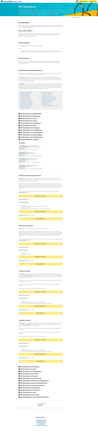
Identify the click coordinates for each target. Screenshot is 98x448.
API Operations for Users (45, 103)
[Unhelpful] (42, 405)
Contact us (93, 1)
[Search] (77, 1)
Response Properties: (40, 211)
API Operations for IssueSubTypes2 (26, 102)
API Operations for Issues (24, 98)
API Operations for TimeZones (46, 102)
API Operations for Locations (25, 105)
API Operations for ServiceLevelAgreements (49, 97)
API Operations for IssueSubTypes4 (26, 104)
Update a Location (29, 165)
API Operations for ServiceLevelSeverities (48, 98)
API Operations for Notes (24, 108)
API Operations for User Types (46, 104)
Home (73, 17)
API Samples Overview (41, 420)
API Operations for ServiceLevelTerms (48, 99)
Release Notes (83, 1)
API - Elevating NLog (41, 422)
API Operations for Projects (46, 94)
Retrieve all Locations (29, 152)
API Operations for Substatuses (47, 100)
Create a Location (29, 158)
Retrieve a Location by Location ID (32, 145)
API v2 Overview (41, 424)
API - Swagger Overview (41, 421)
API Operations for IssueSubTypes (26, 100)
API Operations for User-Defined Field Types (49, 105)
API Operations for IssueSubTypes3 (26, 103)
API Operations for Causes (25, 94)
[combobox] (68, 1)
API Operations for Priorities (46, 93)
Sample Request (40, 361)
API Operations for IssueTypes (25, 99)
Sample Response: (40, 218)
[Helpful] (39, 405)
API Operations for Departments (25, 97)
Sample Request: (40, 313)
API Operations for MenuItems (25, 107)
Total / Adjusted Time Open (41, 425)
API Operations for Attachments (25, 93)
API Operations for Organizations (47, 92)
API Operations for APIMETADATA (26, 92)
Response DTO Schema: (40, 196)
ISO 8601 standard (38, 45)
